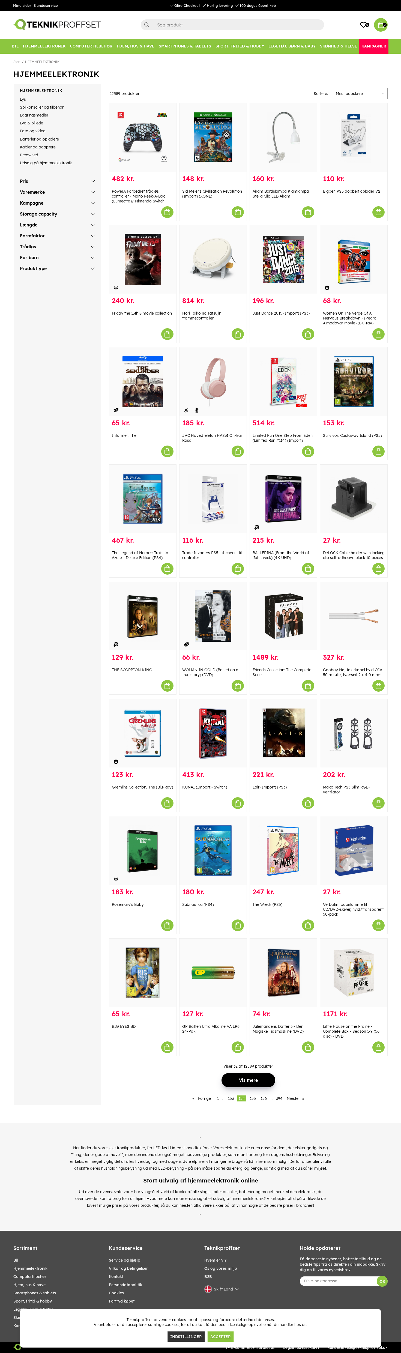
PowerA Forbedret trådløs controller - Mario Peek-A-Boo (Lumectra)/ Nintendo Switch (139, 196)
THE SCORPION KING (132, 669)
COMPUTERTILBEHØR (29, 1276)
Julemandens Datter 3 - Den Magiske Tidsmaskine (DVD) (278, 1029)
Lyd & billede (31, 123)
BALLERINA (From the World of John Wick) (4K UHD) (281, 555)
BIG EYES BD (124, 1026)
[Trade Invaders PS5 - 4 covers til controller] (213, 499)
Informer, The (124, 435)
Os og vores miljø (220, 1268)
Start (16, 62)
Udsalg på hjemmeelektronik (46, 162)
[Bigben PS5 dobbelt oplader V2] (354, 137)
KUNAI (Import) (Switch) (204, 787)
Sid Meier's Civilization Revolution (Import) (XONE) (212, 194)
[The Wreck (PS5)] (283, 850)
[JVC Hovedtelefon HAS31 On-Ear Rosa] (213, 381)
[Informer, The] (142, 381)
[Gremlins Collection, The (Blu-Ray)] (142, 733)
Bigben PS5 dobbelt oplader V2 (351, 191)
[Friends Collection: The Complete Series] (283, 616)
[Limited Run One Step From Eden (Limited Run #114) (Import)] (283, 381)
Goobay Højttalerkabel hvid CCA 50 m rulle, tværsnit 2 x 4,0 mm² (352, 672)
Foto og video (33, 131)
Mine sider (22, 5)
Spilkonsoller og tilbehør (42, 107)
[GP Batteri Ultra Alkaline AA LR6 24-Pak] (213, 973)
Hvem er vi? (215, 1260)
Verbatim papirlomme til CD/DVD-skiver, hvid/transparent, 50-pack (354, 909)
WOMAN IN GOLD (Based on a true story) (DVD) (210, 672)
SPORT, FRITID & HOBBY (32, 1301)
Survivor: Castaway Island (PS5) (352, 435)
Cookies (116, 1293)
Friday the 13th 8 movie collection (142, 313)
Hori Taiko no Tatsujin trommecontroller (201, 316)
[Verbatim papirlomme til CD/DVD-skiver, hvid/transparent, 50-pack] (354, 850)
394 (279, 1098)
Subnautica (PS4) (198, 904)
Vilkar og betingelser (128, 1268)
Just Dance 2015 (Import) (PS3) (281, 313)
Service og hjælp (124, 1260)
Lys (23, 99)
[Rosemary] (142, 850)
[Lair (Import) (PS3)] (283, 733)
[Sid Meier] (213, 137)
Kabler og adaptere (38, 147)
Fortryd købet (121, 1301)
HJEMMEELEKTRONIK (42, 62)
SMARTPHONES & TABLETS (34, 1293)
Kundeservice (46, 5)
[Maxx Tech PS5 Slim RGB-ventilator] (354, 733)
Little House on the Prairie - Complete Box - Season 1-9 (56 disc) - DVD (351, 1031)
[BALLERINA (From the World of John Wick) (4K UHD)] (283, 499)
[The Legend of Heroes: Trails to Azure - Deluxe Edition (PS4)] (142, 499)
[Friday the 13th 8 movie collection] (142, 259)
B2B (208, 1276)
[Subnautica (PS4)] (213, 850)
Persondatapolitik (125, 1284)
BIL (15, 1260)
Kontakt (116, 1276)
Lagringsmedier (34, 115)
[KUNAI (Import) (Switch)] (213, 733)
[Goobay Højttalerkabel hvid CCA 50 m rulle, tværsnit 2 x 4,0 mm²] (354, 616)
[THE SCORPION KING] (142, 616)
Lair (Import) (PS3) (270, 787)
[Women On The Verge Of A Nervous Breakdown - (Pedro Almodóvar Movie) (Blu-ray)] (354, 259)
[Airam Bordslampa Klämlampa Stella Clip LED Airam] (283, 137)
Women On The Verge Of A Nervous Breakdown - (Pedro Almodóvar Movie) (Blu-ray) (349, 318)
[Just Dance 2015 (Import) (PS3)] (283, 259)
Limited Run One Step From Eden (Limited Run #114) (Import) (283, 438)
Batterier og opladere (39, 139)
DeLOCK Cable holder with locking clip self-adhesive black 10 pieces (354, 555)
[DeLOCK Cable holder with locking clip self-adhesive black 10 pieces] (354, 499)
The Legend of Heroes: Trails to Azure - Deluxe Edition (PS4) (140, 555)
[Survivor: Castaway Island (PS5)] (354, 381)
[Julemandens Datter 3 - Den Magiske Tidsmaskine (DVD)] (283, 973)
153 (231, 1098)
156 (264, 1098)
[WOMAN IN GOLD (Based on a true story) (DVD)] (213, 616)
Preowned (29, 155)
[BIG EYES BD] (142, 973)
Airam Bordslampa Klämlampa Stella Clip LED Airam (281, 194)
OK (382, 1281)
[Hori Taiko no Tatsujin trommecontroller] (213, 259)
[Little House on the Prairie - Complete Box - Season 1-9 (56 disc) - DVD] (354, 973)
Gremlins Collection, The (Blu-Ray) (142, 787)
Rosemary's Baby (128, 904)
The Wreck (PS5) (267, 904)
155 (253, 1098)
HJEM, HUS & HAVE (29, 1284)
